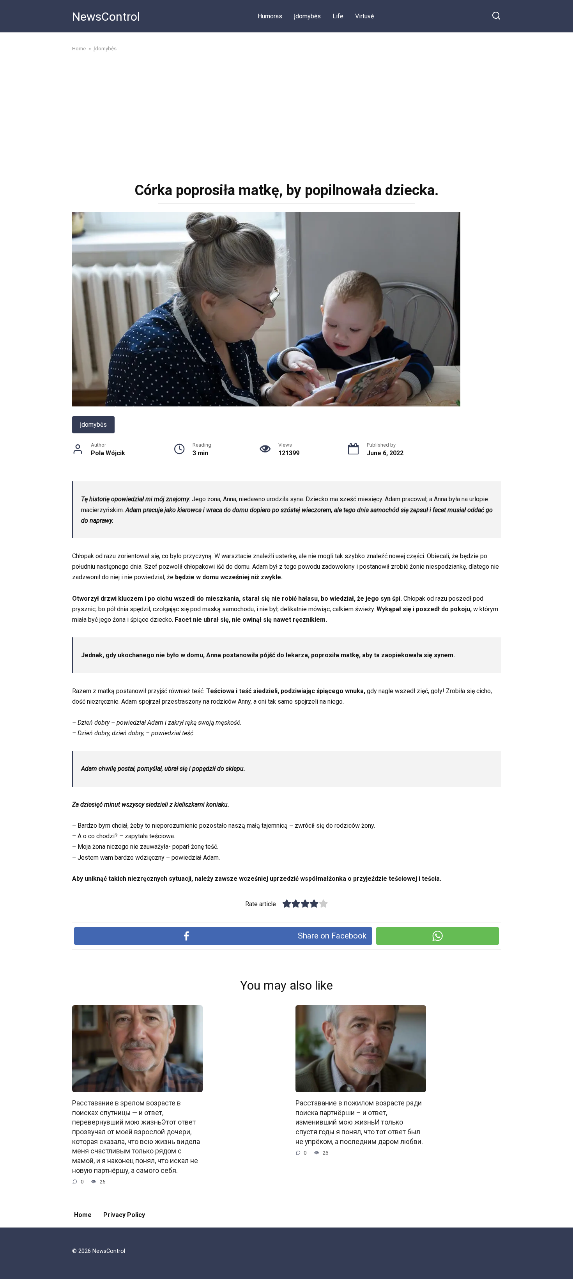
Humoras (270, 16)
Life (337, 16)
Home (83, 1215)
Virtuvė (364, 16)
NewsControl (106, 16)
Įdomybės (307, 16)
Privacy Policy (124, 1215)
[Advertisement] (286, 116)
